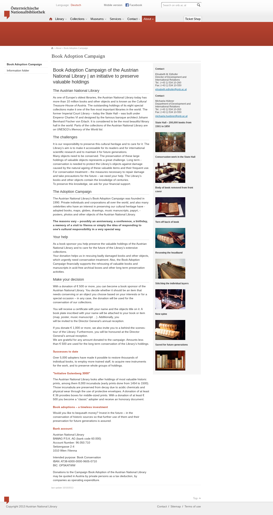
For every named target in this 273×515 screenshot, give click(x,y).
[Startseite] (51, 19)
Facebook (136, 5)
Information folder (18, 70)
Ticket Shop (192, 19)
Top (195, 498)
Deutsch (76, 5)
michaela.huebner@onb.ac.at (171, 116)
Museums (97, 19)
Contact (132, 19)
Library (59, 19)
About (147, 19)
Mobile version (113, 5)
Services (115, 19)
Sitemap (175, 506)
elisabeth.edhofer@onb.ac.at (171, 89)
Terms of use (192, 506)
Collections (77, 19)
